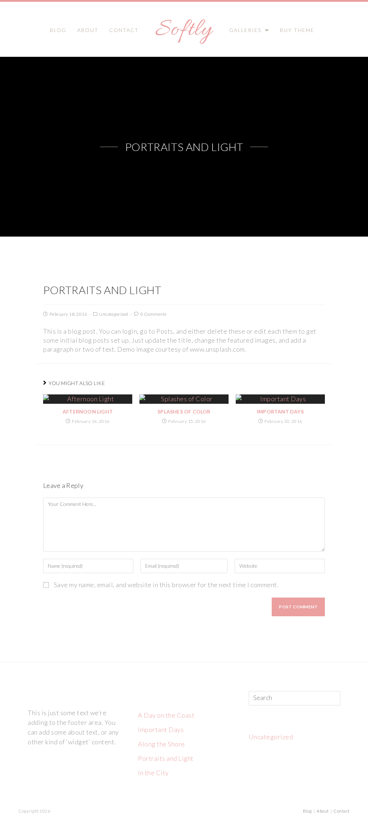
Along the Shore (161, 744)
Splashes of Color (183, 411)
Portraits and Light (166, 758)
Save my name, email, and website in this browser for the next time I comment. (166, 585)
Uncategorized (113, 314)
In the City (153, 773)
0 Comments (154, 314)
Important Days (280, 411)
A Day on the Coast (166, 715)
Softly (183, 30)
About (323, 811)
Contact (342, 811)
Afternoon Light (88, 411)
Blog (307, 811)
